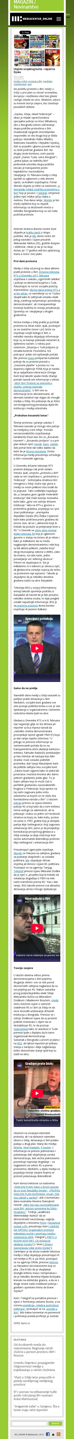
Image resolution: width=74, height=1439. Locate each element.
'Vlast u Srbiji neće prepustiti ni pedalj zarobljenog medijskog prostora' (34, 1381)
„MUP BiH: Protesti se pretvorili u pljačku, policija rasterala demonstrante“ (33, 386)
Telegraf (42, 193)
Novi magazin (31, 1147)
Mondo (48, 200)
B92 (19, 1043)
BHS (68, 14)
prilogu (18, 803)
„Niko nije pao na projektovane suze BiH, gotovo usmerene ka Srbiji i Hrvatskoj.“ (36, 1208)
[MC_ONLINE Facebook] (47, 1434)
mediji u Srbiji (20, 81)
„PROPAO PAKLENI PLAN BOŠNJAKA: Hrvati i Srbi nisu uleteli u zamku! (37, 1194)
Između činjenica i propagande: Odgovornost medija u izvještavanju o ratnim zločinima (34, 1367)
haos (46, 444)
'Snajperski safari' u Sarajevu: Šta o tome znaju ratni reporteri (36, 1408)
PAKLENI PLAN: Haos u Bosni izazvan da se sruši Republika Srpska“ (36, 1188)
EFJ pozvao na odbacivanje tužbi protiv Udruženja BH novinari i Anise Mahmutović (35, 1396)
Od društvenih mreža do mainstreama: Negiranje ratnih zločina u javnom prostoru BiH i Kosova (34, 1350)
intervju (53, 1262)
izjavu (31, 358)
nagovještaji (21, 1029)
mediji (54, 1000)
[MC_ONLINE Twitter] (52, 1434)
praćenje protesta (27, 605)
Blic (34, 236)
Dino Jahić (19, 76)
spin (29, 84)
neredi (37, 444)
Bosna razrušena (36, 451)
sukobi (54, 444)
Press (43, 1222)
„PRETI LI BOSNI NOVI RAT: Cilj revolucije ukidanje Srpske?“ (35, 1240)
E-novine (46, 1147)
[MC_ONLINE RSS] (58, 1434)
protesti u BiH (35, 81)
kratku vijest (33, 232)
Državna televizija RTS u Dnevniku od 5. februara (36, 273)
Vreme (18, 1147)
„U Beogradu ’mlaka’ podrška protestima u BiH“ (37, 189)
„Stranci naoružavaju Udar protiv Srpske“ (33, 1246)
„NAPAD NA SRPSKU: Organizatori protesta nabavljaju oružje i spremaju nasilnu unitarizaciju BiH (36, 1232)
